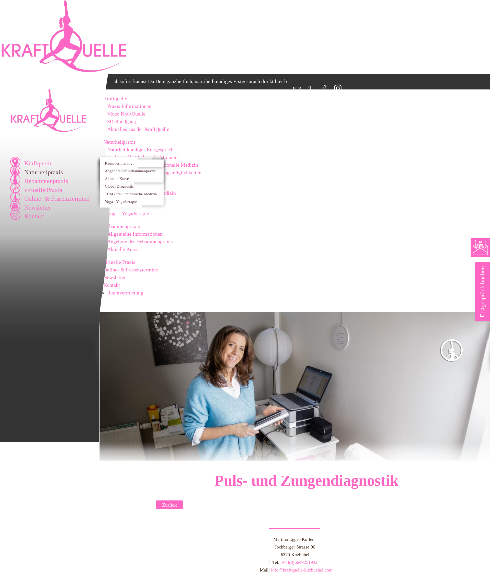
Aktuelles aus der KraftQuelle (138, 129)
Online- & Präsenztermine (56, 198)
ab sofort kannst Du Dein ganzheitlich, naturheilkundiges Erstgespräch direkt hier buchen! (192, 81)
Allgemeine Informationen (135, 234)
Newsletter (37, 207)
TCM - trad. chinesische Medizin (131, 194)
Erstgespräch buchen (482, 291)
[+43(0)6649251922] (308, 90)
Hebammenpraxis (46, 181)
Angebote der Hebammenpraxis (130, 171)
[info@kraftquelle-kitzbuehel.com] (294, 90)
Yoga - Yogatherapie (121, 201)
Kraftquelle (38, 163)
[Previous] (134, 392)
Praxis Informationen (129, 106)
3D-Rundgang (121, 121)
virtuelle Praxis (43, 190)
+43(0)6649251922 (299, 562)
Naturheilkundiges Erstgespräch (140, 149)
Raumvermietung (118, 163)
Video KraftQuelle (126, 114)
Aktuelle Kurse (117, 178)
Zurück (169, 505)
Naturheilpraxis (43, 172)
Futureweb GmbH (120, 570)
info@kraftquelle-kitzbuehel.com (302, 570)
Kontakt (34, 216)
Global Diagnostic (119, 186)
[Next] (455, 392)
